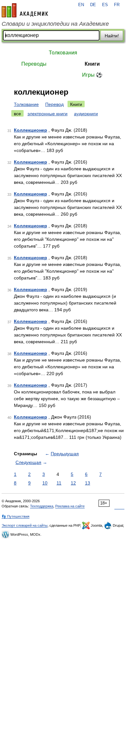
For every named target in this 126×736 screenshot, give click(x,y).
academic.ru (25, 10)
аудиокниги (86, 113)
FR (117, 5)
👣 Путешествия (15, 516)
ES (105, 5)
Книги (92, 64)
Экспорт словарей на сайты (24, 525)
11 (59, 483)
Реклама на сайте (70, 506)
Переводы (34, 64)
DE (93, 5)
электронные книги (47, 113)
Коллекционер (30, 130)
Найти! (112, 35)
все (17, 113)
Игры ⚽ (92, 75)
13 (87, 483)
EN (81, 5)
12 (73, 483)
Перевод (54, 104)
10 (44, 483)
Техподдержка (41, 506)
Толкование (26, 104)
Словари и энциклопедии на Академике (55, 24)
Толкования (63, 52)
